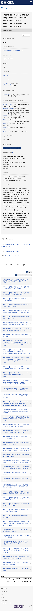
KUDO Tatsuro (6, 116)
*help (13, 152)
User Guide (4, 591)
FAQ (2, 594)
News (2, 597)
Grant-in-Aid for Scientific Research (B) (13, 50)
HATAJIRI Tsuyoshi (8, 108)
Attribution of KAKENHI (7, 603)
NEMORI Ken (6, 119)
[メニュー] (31, 2)
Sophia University (7, 85)
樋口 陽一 (5, 131)
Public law (5, 75)
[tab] (17, 264)
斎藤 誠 (4, 123)
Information (4, 588)
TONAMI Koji (6, 112)
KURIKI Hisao (6, 94)
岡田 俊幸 (5, 127)
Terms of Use (4, 600)
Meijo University (7, 84)
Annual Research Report (12, 244)
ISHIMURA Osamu (7, 104)
